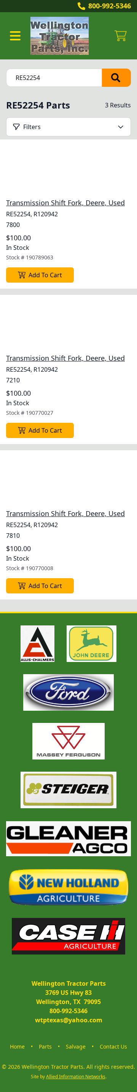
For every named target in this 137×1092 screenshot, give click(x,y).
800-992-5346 (109, 5)
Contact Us (113, 1046)
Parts (45, 1046)
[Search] (116, 78)
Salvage (76, 1046)
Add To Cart (45, 275)
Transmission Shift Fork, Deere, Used (65, 202)
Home (17, 1046)
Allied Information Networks (75, 1076)
